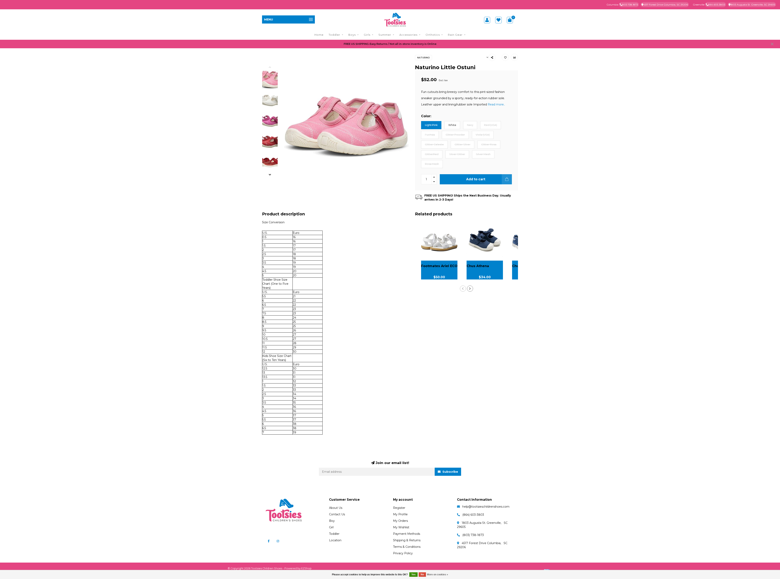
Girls (367, 34)
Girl (331, 527)
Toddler (334, 34)
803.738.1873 (630, 4)
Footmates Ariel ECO (439, 266)
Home (319, 34)
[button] (273, 67)
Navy (470, 125)
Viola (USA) (483, 134)
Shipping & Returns (406, 540)
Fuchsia (430, 134)
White (452, 125)
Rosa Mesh (432, 163)
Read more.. (496, 104)
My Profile (400, 514)
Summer (384, 34)
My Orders (400, 521)
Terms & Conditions (406, 547)
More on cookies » (437, 574)
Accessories (408, 34)
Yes (413, 574)
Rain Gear (455, 34)
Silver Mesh (483, 154)
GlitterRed (432, 154)
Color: (426, 116)
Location (335, 540)
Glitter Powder (455, 134)
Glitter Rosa (488, 144)
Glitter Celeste (434, 144)
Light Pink (431, 125)
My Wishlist (401, 527)
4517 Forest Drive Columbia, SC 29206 (665, 4)
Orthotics (433, 34)
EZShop (306, 568)
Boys (352, 34)
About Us (335, 508)
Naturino (423, 57)
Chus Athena (478, 266)
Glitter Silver (462, 144)
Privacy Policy (403, 553)
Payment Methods (406, 534)
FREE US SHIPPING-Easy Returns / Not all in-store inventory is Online (390, 43)
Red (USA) (490, 125)
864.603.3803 (716, 4)
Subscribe (450, 472)
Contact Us (337, 514)
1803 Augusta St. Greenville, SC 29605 (752, 4)
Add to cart (475, 179)
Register (399, 508)
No (422, 574)
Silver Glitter (457, 154)
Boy (332, 521)
